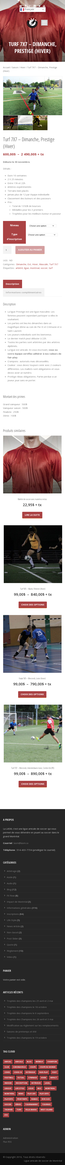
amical (8, 1061)
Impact (53, 1077)
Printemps (22, 1099)
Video (10, 956)
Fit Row (11, 895)
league (8, 1088)
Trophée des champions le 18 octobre (27, 1007)
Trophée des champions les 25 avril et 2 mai (30, 1000)
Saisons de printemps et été (21, 1031)
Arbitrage (12, 871)
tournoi (46, 1104)
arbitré (19, 267)
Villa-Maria (31, 1109)
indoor (8, 1083)
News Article (13, 926)
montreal (34, 267)
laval (47, 1083)
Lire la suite (32, 514)
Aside (10, 877)
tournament (31, 1104)
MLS (39, 1088)
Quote (10, 944)
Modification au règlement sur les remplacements (32, 1025)
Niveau (14, 225)
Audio (10, 883)
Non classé (12, 932)
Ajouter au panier (30, 249)
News (20, 1093)
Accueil (6, 67)
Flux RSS (7, 1141)
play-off (32, 1093)
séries (18, 1104)
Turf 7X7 (53, 264)
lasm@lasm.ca (21, 843)
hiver (43, 1077)
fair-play (43, 1072)
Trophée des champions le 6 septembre (28, 1013)
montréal (9, 1093)
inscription (21, 1083)
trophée (9, 1109)
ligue (26, 267)
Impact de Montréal (17, 901)
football (9, 1077)
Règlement (12, 950)
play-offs (44, 1093)
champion (52, 1061)
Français (29, 9)
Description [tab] (12, 283)
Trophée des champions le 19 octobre (27, 1037)
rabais (34, 1099)
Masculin (43, 264)
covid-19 (18, 1072)
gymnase (32, 1077)
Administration (10, 1137)
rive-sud (46, 1099)
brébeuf (39, 1061)
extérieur (30, 1072)
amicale (19, 1061)
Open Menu (44, 23)
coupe (33, 1067)
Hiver (22, 67)
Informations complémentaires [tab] (23, 292)
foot (54, 1072)
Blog (9, 889)
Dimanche (21, 264)
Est (29, 264)
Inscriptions (13, 913)
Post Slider (12, 938)
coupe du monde (47, 1067)
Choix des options (32, 604)
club (7, 1067)
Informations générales (19, 907)
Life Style (11, 920)
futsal (21, 1077)
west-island (46, 1109)
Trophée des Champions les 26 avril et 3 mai (30, 1019)
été (6, 1115)
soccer (44, 267)
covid (7, 1072)
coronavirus (19, 1067)
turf (51, 267)
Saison (15, 67)
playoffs (9, 1099)
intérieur (36, 1083)
